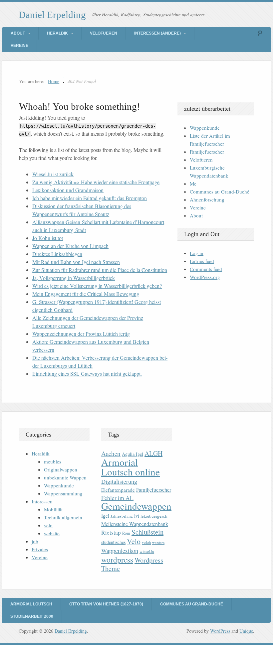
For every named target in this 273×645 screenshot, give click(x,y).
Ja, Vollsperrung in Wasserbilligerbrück (73, 277)
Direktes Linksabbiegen (57, 253)
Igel (105, 515)
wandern (158, 542)
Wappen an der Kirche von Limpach (70, 245)
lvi (136, 516)
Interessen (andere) (157, 33)
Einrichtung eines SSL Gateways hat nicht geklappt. (87, 373)
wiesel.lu (146, 551)
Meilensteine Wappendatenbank (134, 524)
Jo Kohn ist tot (47, 237)
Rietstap (111, 532)
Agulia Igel (132, 454)
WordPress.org (205, 277)
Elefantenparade (118, 489)
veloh (146, 542)
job (35, 541)
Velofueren (103, 33)
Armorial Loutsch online (130, 466)
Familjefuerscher (207, 151)
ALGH (153, 453)
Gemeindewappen (136, 505)
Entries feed (202, 261)
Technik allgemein (63, 517)
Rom (126, 533)
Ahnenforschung (207, 199)
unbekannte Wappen (65, 477)
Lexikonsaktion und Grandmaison (68, 190)
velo (48, 525)
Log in (196, 253)
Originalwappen (60, 469)
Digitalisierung (119, 481)
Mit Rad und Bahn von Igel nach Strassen (76, 261)
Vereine (19, 45)
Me (193, 183)
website (52, 533)
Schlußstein (147, 532)
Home (53, 81)
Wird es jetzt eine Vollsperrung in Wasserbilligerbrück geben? (97, 285)
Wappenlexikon (119, 551)
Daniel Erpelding (52, 14)
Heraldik (57, 33)
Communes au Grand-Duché (219, 191)
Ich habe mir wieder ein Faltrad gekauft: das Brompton (89, 197)
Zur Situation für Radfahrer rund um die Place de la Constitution (99, 269)
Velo (133, 541)
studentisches (113, 542)
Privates (40, 549)
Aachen (111, 453)
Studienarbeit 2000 (31, 616)
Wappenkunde (205, 127)
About (18, 33)
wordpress (117, 559)
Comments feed (206, 269)
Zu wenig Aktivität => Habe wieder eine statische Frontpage (95, 182)
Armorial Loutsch (31, 604)
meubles (52, 461)
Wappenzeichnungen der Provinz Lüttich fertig (81, 333)
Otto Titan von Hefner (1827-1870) (106, 604)
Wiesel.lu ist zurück (53, 174)
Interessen (42, 501)
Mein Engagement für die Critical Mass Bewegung (85, 293)
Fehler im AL (117, 498)
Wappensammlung (63, 493)
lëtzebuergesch (153, 516)
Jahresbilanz (122, 516)
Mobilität (53, 509)
